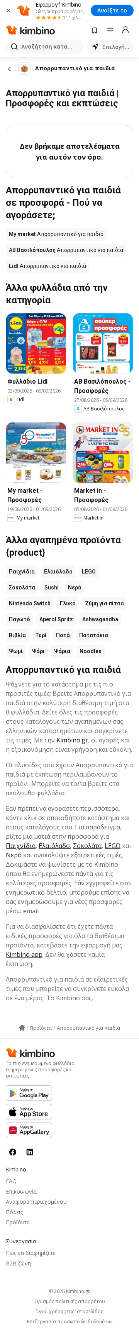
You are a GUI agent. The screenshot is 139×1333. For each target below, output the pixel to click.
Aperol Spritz (56, 619)
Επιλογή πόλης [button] (116, 46)
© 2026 (69, 1291)
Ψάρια (62, 651)
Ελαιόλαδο (58, 571)
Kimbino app (24, 954)
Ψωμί (16, 651)
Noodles (91, 651)
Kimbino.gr (72, 740)
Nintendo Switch (30, 603)
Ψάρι (38, 651)
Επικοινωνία (21, 1191)
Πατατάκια (93, 635)
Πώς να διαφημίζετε (31, 1253)
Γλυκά (68, 603)
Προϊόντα (18, 1222)
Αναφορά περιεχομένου (36, 1201)
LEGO (89, 571)
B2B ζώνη (18, 1263)
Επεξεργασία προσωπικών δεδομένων (69, 1322)
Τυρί (41, 635)
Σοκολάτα (22, 587)
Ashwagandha (100, 619)
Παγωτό (19, 619)
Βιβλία (17, 635)
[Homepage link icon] (22, 1028)
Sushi (51, 587)
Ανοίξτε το (112, 10)
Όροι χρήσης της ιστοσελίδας (69, 1312)
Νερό (74, 587)
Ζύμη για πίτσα (104, 603)
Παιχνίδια (22, 571)
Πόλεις (14, 1212)
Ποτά (63, 635)
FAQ (11, 1181)
